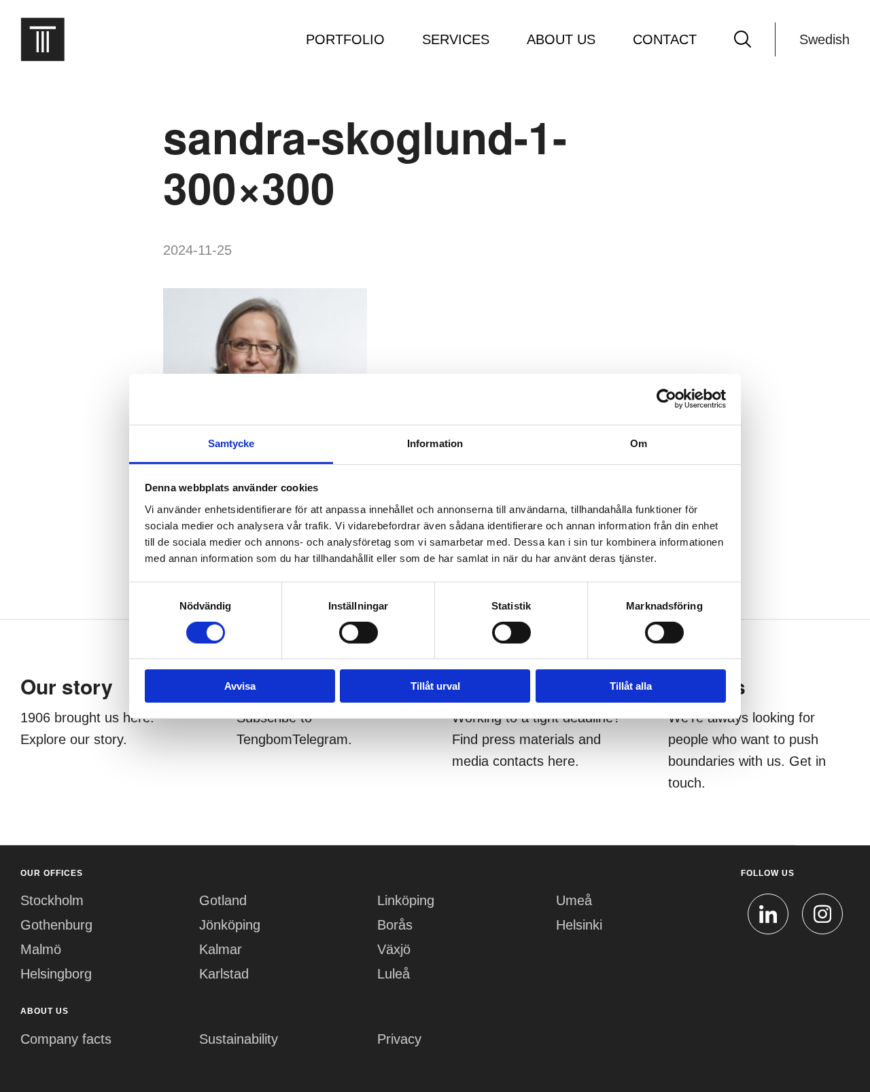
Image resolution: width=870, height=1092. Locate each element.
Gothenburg (56, 924)
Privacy (399, 1039)
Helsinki (579, 924)
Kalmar (220, 949)
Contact (665, 39)
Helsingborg (56, 973)
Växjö (394, 949)
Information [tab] (435, 442)
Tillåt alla (631, 686)
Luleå (393, 973)
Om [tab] (638, 442)
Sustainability (238, 1039)
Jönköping (229, 924)
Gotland (223, 900)
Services (455, 39)
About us (561, 39)
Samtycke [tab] (231, 442)
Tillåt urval (435, 686)
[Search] (742, 39)
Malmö (40, 949)
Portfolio (345, 39)
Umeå (574, 900)
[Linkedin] (768, 914)
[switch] (358, 633)
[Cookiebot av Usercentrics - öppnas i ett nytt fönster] (666, 399)
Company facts (65, 1039)
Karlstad (224, 973)
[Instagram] (822, 914)
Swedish (824, 39)
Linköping (405, 900)
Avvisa (240, 686)
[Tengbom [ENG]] (42, 39)
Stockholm (52, 900)
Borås (395, 924)
